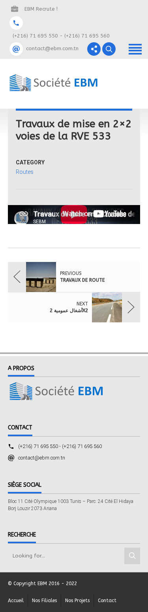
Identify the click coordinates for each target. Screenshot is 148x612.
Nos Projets (77, 600)
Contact (107, 600)
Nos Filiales (44, 600)
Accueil (16, 600)
